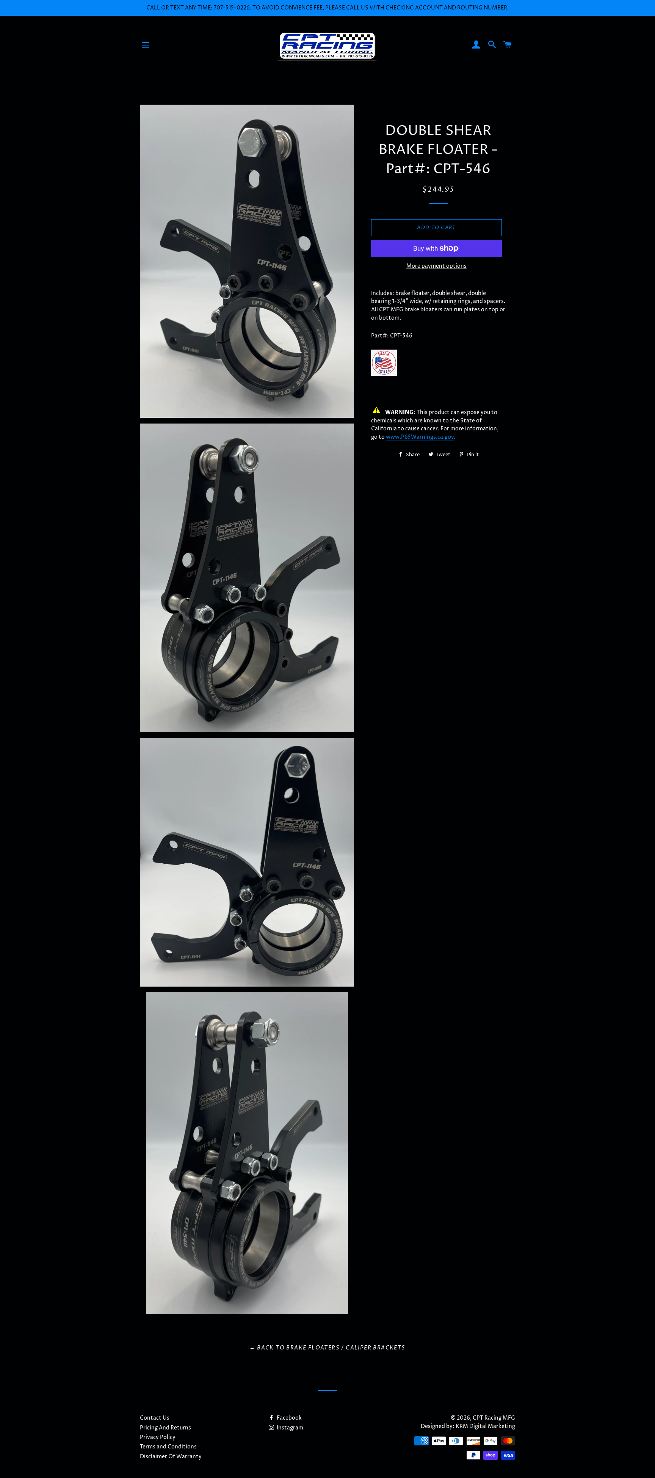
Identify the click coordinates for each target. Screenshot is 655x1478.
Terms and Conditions (168, 1446)
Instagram (289, 1427)
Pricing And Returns (165, 1427)
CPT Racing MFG (494, 1418)
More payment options (436, 266)
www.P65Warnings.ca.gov (420, 437)
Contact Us (154, 1418)
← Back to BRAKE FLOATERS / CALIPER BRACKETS (327, 1347)
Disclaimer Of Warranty (171, 1456)
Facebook (289, 1418)
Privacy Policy (158, 1437)
